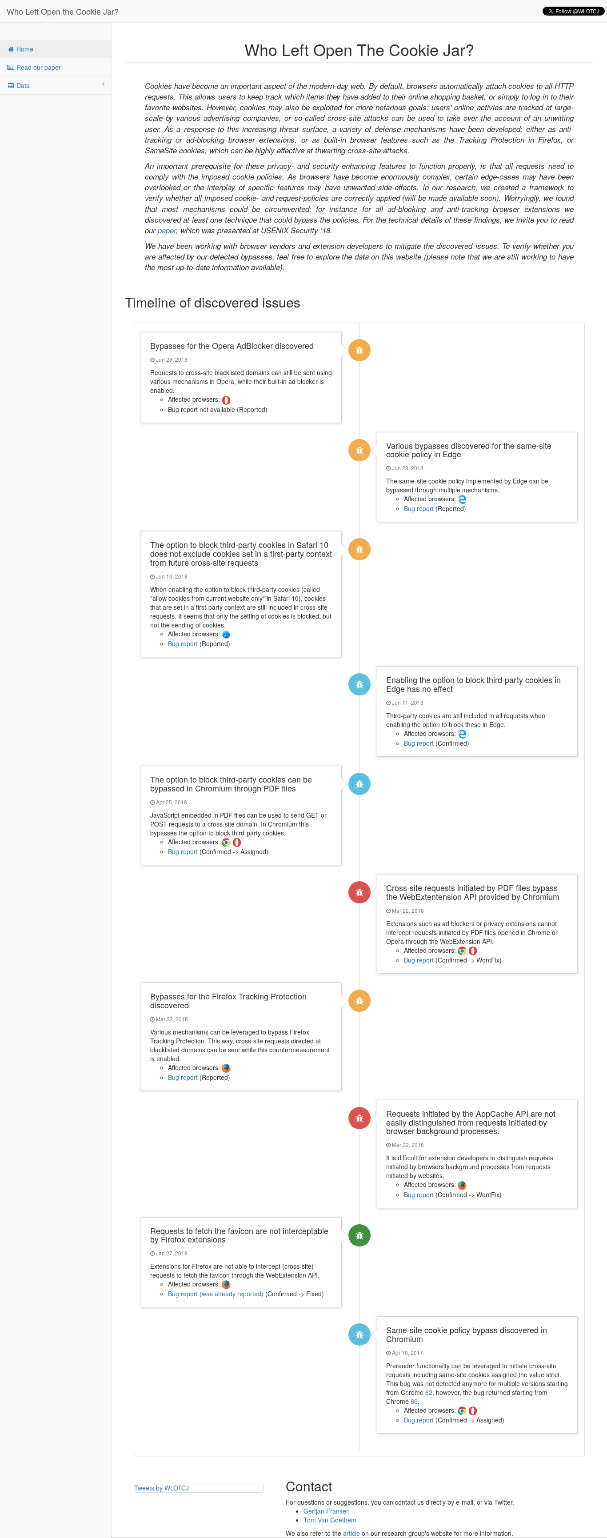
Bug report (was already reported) (216, 1293)
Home (24, 48)
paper (167, 230)
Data (22, 85)
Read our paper (38, 67)
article (351, 1533)
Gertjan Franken (327, 1510)
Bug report (419, 508)
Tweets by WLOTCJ (161, 1487)
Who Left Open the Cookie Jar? (63, 11)
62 (428, 1392)
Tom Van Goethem (330, 1519)
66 (414, 1401)
